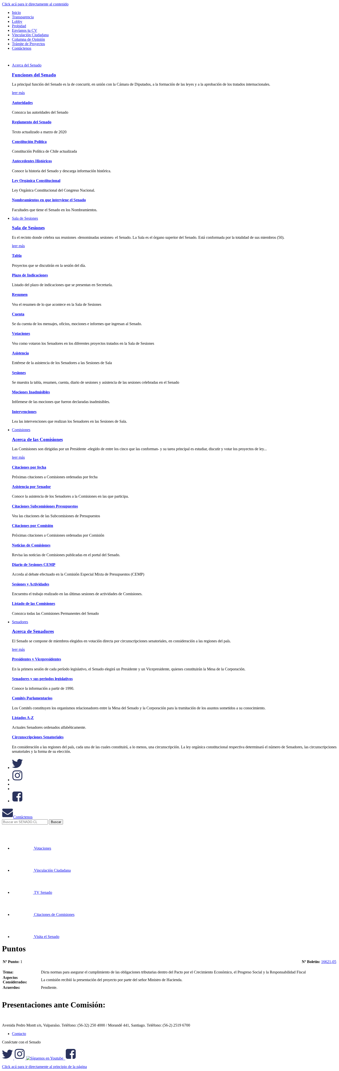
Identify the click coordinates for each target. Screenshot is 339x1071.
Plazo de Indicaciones (30, 275)
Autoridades (22, 103)
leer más (18, 93)
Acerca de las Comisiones (37, 439)
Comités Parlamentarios (32, 698)
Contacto (19, 1034)
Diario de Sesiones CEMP (33, 564)
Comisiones (21, 430)
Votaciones (21, 333)
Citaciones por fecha (29, 467)
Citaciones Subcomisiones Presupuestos (45, 506)
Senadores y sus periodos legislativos (42, 679)
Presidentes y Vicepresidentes (36, 659)
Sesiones (19, 373)
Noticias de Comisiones (31, 545)
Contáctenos (23, 817)
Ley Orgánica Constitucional (36, 180)
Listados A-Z (23, 718)
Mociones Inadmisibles (31, 392)
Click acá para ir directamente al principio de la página (44, 1067)
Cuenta (18, 314)
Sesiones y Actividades (30, 584)
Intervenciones (24, 412)
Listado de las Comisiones (33, 603)
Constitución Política (29, 141)
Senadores (20, 622)
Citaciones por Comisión (32, 525)
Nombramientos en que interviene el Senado (49, 200)
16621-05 (328, 962)
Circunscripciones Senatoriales (38, 737)
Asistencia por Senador (31, 486)
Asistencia (20, 353)
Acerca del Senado (26, 65)
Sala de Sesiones (25, 218)
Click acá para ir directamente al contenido (35, 4)
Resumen (20, 294)
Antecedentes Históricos (32, 161)
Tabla (17, 255)
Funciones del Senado (34, 74)
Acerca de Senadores (33, 631)
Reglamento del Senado (31, 122)
